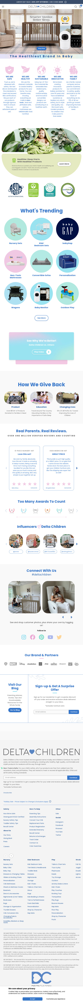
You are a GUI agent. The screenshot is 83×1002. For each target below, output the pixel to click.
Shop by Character (35, 910)
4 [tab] (41, 491)
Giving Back (7, 838)
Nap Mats (31, 913)
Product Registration (37, 826)
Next (77, 468)
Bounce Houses (57, 903)
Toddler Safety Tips (10, 823)
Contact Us (34, 843)
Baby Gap (7, 871)
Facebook (59, 825)
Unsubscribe (7, 793)
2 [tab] (37, 491)
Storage (31, 880)
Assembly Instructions (38, 817)
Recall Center (8, 826)
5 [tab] (43, 491)
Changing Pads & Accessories (9, 917)
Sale (57, 813)
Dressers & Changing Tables (14, 874)
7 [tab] (48, 491)
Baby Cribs (7, 867)
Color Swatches (35, 846)
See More (41, 318)
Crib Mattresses (9, 884)
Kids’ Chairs (32, 884)
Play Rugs (55, 900)
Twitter (58, 835)
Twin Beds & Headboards (37, 867)
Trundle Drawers (9, 910)
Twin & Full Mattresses (36, 900)
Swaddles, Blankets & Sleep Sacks (13, 922)
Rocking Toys (56, 893)
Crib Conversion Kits (10, 913)
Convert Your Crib (36, 820)
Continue (73, 712)
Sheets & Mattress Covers (13, 887)
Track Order (34, 839)
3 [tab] (39, 491)
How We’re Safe (9, 813)
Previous (6, 468)
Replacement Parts (37, 823)
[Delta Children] (41, 752)
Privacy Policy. (52, 993)
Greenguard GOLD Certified (13, 817)
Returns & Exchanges (37, 836)
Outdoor (55, 880)
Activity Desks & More (60, 884)
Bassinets (6, 890)
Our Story (7, 835)
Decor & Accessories (11, 893)
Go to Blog (15, 710)
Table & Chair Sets (35, 887)
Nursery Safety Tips (10, 820)
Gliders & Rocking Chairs (12, 877)
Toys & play (56, 867)
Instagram (59, 822)
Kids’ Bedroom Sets (35, 864)
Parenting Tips (35, 813)
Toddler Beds (32, 871)
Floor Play (55, 910)
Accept (32, 999)
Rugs (5, 903)
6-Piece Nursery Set (24, 451)
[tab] (33, 51)
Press (5, 841)
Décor (30, 890)
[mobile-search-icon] (75, 6)
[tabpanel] (24, 468)
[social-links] (24, 639)
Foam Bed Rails (33, 903)
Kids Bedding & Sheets (36, 897)
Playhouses (56, 871)
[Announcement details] (50, 801)
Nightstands (32, 877)
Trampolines (56, 897)
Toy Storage (56, 877)
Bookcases (7, 900)
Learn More (64, 164)
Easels (54, 874)
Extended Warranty (37, 830)
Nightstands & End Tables (13, 897)
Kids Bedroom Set (58, 451)
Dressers (31, 874)
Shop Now (41, 48)
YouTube (59, 832)
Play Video (39, 352)
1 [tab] (35, 491)
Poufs (54, 919)
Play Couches (57, 890)
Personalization (9, 880)
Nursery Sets (8, 864)
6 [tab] (45, 491)
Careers (6, 846)
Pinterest (59, 828)
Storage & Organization (12, 906)
